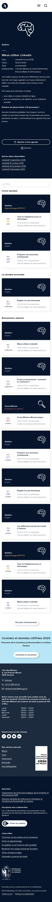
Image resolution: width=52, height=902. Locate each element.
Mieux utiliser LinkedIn (27, 344)
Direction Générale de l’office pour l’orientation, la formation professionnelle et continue (22, 800)
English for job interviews (28, 300)
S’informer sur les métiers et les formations (20, 837)
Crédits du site (7, 894)
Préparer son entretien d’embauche (27, 255)
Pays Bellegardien (9, 766)
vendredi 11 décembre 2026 (13, 169)
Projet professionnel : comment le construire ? (31, 380)
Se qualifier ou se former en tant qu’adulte (19, 845)
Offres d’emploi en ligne (12, 852)
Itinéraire (8, 680)
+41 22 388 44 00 (12, 684)
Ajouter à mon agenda (27, 142)
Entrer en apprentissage (12, 841)
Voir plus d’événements (26, 622)
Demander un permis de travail (14, 856)
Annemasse (7, 759)
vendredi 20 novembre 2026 (14, 166)
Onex (4, 755)
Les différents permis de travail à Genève (31, 527)
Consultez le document (26, 655)
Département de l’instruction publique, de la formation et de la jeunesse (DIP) (25, 794)
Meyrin (4, 751)
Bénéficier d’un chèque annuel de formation (20, 849)
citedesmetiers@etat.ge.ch (16, 689)
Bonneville (6, 762)
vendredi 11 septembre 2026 (14, 160)
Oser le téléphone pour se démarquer (29, 218)
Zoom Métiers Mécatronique (30, 417)
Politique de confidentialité (24, 894)
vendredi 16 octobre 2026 (13, 163)
